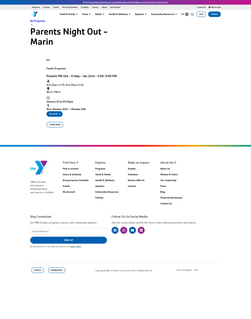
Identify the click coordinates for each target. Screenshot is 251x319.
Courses (46, 7)
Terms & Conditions (184, 270)
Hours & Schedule (72, 174)
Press (163, 186)
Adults (98, 14)
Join (201, 14)
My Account (216, 7)
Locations (85, 7)
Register (53, 114)
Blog (162, 191)
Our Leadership (168, 180)
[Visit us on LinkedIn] (141, 230)
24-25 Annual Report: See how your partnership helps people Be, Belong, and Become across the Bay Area (125, 2)
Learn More (55, 124)
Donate (214, 14)
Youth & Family (67, 14)
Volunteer (133, 174)
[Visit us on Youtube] (132, 230)
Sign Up (68, 240)
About (104, 7)
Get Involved (115, 7)
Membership (56, 270)
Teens (85, 14)
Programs (36, 7)
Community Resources (162, 14)
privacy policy (75, 246)
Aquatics (139, 14)
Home (196, 270)
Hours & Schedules (69, 7)
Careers (95, 7)
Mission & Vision (169, 174)
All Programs (37, 21)
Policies (99, 197)
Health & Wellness (118, 14)
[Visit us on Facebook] (115, 230)
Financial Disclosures (171, 197)
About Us (165, 168)
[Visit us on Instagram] (123, 230)
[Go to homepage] (34, 14)
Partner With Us (136, 180)
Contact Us (201, 7)
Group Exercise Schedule (76, 180)
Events (56, 7)
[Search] (192, 14)
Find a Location (71, 168)
